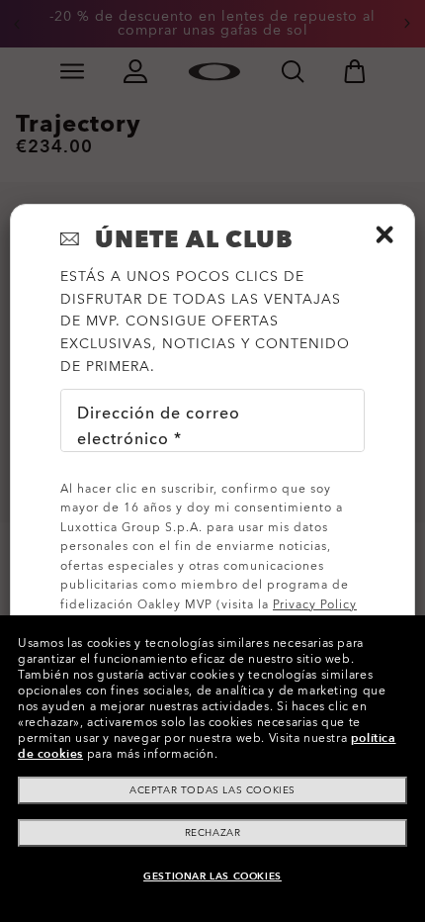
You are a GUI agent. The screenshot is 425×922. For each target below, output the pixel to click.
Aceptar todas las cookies (212, 790)
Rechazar (213, 833)
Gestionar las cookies (212, 876)
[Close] (384, 234)
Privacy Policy (315, 604)
